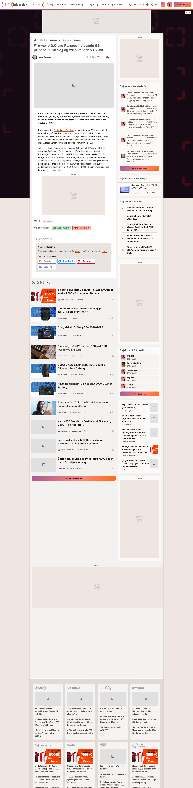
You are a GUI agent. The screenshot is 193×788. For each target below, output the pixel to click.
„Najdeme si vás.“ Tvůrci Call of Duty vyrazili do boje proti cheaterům (135, 463)
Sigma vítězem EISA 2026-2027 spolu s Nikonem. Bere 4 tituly (81, 366)
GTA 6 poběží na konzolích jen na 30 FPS (113, 728)
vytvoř (104, 251)
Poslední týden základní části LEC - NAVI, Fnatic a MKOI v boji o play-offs (47, 780)
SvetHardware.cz (129, 441)
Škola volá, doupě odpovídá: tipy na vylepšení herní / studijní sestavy (86, 460)
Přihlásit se (182, 4)
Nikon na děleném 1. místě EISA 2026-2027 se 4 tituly (85, 385)
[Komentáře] (107, 57)
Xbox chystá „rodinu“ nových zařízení (112, 767)
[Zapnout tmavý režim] (169, 4)
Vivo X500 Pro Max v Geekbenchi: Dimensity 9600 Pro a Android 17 (84, 423)
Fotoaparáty (55, 40)
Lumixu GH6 (79, 133)
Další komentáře (139, 168)
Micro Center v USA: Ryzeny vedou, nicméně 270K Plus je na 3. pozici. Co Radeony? (134, 434)
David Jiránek (63, 469)
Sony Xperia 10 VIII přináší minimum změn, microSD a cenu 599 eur (83, 404)
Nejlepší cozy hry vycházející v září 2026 (113, 775)
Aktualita (43, 40)
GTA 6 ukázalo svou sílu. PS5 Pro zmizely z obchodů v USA (80, 731)
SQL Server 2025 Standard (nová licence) (135, 406)
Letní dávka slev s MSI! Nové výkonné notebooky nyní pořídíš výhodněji (80, 441)
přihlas (77, 251)
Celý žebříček (139, 394)
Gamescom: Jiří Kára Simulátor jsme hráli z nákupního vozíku (141, 711)
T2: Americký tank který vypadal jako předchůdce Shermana (78, 780)
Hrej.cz (125, 469)
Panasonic (78, 40)
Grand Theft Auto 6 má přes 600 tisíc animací (144, 720)
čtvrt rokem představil (64, 130)
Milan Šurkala (44, 57)
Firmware (67, 40)
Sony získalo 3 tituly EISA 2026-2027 (80, 327)
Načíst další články (73, 478)
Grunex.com (127, 424)
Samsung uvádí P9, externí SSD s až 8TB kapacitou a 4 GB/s (82, 347)
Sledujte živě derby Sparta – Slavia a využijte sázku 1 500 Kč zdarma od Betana (85, 291)
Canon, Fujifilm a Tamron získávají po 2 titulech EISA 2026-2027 (81, 310)
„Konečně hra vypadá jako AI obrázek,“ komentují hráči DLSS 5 (47, 733)
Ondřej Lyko (62, 412)
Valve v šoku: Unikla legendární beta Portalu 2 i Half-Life (135, 418)
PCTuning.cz (127, 410)
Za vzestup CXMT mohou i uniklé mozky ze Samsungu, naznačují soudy (144, 780)
